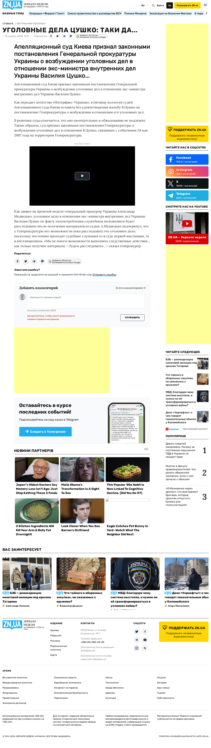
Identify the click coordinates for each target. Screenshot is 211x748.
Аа (169, 5)
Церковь (110, 692)
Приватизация (10, 698)
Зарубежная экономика (67, 682)
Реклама (55, 640)
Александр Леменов (17, 605)
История (162, 682)
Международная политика (17, 682)
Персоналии (61, 698)
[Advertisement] (62, 360)
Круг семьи (163, 687)
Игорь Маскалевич (178, 605)
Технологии (112, 682)
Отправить (132, 317)
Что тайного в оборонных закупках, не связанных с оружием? (180, 379)
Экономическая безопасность (71, 692)
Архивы (54, 630)
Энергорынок (9, 692)
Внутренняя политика (14, 677)
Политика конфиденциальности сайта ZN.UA (184, 736)
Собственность (165, 698)
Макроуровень (10, 687)
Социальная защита (65, 677)
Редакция (55, 635)
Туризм (161, 692)
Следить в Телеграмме (48, 431)
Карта (53, 655)
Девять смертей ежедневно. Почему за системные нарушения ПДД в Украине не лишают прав (180, 450)
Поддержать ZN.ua (187, 5)
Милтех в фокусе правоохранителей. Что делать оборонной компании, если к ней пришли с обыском (181, 472)
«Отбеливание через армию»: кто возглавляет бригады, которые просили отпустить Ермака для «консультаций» (182, 496)
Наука (109, 677)
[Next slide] (206, 13)
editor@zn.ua (99, 659)
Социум (161, 677)
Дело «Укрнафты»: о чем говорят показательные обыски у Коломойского (181, 417)
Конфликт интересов (66, 687)
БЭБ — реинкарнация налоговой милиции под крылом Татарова (181, 363)
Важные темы (13, 13)
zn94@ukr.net (88, 650)
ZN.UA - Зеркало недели (187, 237)
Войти (160, 5)
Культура (111, 698)
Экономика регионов (14, 703)
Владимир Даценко (71, 605)
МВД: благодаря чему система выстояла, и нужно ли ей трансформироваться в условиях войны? (181, 398)
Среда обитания (115, 687)
